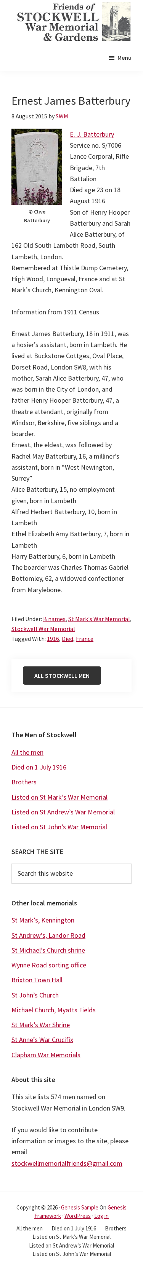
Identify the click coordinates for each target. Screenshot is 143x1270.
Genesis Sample (79, 1207)
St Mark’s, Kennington (42, 920)
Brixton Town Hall (37, 979)
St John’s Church (35, 995)
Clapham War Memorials (45, 1054)
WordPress (77, 1215)
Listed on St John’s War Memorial (59, 826)
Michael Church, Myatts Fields (53, 1009)
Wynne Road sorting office (48, 965)
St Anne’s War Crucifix (42, 1039)
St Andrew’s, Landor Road (48, 935)
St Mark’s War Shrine (40, 1024)
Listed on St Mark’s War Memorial (59, 797)
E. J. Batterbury (92, 134)
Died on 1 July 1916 (38, 767)
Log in (101, 1215)
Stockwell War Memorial (43, 629)
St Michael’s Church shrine (48, 950)
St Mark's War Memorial (99, 619)
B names (54, 619)
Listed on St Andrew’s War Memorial (63, 812)
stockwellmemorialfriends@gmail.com (66, 1163)
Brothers (24, 782)
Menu (124, 57)
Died (67, 638)
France (84, 638)
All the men (27, 752)
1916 (53, 638)
